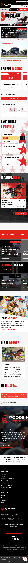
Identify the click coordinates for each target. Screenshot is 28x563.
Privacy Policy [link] (5, 480)
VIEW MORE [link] (21, 213)
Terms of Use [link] (5, 483)
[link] (6, 4)
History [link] (3, 495)
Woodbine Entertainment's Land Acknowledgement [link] (14, 525)
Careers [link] (3, 474)
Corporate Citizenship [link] (7, 478)
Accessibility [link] (4, 487)
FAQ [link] (2, 502)
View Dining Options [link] (8, 329)
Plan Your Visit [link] (5, 498)
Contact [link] (3, 500)
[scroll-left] (3, 110)
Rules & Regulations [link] (7, 485)
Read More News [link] (20, 39)
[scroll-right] (25, 108)
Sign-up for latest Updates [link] (13, 60)
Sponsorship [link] (4, 476)
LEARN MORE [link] (6, 445)
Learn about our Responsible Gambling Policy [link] (14, 460)
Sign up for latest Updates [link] (14, 532)
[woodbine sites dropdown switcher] (26, 3)
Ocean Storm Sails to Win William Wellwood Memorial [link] (10, 252)
